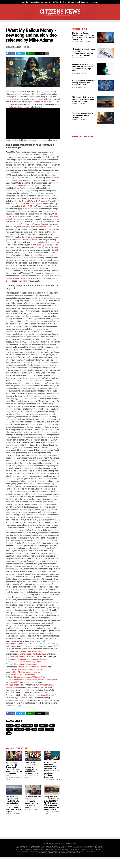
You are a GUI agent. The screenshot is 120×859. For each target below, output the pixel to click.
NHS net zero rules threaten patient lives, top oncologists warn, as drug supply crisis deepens (83, 52)
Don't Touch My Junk (40, 245)
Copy (41, 53)
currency (9, 729)
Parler (21, 53)
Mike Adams (44, 725)
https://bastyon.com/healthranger (27, 672)
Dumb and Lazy (52, 242)
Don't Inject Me (42, 201)
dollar (28, 729)
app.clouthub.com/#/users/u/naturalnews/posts (34, 680)
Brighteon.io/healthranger (16, 656)
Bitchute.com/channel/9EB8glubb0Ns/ (29, 677)
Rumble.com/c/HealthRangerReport (27, 662)
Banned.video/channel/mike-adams (32, 667)
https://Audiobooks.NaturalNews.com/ (40, 695)
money (17, 725)
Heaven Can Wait (41, 224)
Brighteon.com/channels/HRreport (32, 659)
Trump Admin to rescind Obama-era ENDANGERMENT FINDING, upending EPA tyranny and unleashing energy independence (52, 803)
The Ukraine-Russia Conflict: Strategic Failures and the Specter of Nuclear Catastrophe (83, 36)
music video (49, 729)
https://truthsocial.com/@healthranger (27, 669)
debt (36, 725)
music (34, 729)
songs (9, 733)
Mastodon (12, 53)
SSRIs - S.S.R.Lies (28, 206)
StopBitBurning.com (68, 2)
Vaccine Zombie (23, 185)
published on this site (61, 851)
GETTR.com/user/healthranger (23, 674)
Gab (30, 53)
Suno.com (30, 321)
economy (10, 725)
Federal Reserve (27, 725)
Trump (52, 725)
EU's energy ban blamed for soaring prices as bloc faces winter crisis (83, 82)
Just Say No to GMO (23, 201)
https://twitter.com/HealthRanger (28, 651)
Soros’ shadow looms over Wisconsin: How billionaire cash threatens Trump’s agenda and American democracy (51, 769)
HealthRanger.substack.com (25, 664)
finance (41, 729)
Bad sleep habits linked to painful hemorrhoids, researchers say (82, 115)
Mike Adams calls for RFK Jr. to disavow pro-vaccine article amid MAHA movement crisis (32, 768)
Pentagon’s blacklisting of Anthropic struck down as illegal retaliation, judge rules (82, 67)
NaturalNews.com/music (27, 240)
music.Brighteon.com (20, 107)
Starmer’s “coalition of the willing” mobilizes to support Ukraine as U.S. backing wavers (33, 802)
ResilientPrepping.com (17, 700)
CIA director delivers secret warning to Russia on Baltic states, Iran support (83, 99)
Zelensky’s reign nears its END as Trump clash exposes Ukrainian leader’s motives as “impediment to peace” (14, 769)
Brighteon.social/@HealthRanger (33, 654)
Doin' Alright (54, 229)
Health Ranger (19, 729)
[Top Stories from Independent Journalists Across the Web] (60, 17)
